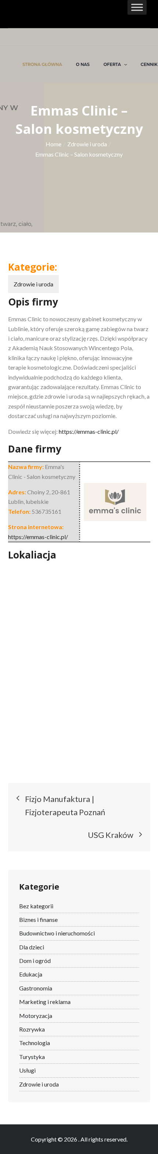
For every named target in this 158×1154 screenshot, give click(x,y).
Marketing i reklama (45, 1001)
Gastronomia (35, 988)
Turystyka (32, 1056)
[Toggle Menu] (137, 7)
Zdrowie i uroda (33, 284)
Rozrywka (32, 1029)
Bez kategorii (36, 905)
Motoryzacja (35, 1015)
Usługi (27, 1070)
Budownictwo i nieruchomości (57, 933)
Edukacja (30, 974)
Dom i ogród (35, 960)
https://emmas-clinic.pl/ (89, 431)
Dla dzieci (31, 947)
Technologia (34, 1042)
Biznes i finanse (38, 919)
